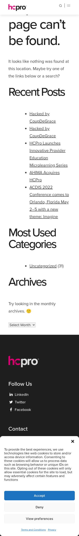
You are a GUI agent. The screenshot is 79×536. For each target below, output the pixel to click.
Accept (39, 496)
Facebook (20, 409)
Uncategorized (43, 266)
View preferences (39, 519)
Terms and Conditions (33, 530)
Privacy (52, 530)
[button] (73, 441)
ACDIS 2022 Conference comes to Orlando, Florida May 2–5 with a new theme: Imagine (49, 202)
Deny (40, 507)
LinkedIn (19, 394)
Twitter (17, 402)
